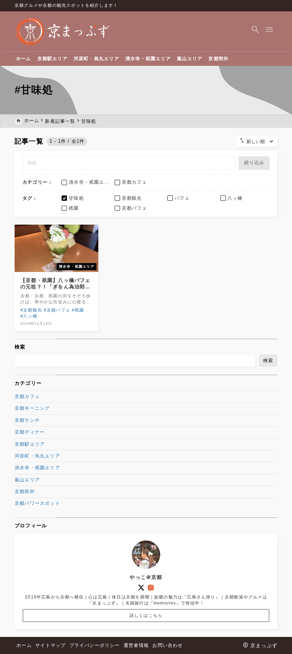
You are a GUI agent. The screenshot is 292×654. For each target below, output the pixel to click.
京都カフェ (27, 396)
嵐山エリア (27, 479)
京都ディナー (30, 432)
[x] (141, 587)
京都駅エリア (30, 444)
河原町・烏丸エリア (37, 456)
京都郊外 (25, 491)
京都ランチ (27, 420)
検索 (20, 347)
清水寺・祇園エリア (37, 467)
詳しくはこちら (146, 615)
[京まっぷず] (63, 31)
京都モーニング (32, 408)
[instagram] (150, 587)
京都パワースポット (37, 503)
